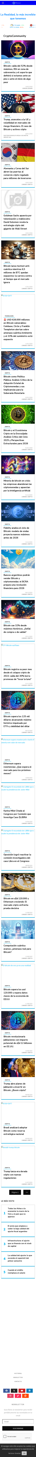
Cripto (7, 62)
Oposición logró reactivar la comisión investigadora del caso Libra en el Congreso (17, 858)
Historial (18, 1373)
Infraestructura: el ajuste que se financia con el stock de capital (19, 1243)
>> (27, 1192)
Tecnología (9, 316)
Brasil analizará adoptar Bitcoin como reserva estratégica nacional (15, 1131)
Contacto (18, 1381)
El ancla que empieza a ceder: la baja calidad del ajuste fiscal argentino (18, 1229)
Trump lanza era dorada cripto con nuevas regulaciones (15, 1174)
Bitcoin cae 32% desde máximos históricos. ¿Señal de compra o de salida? (17, 628)
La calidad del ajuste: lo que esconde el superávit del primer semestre (20, 1258)
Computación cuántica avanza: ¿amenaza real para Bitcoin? (17, 949)
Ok (24, 1453)
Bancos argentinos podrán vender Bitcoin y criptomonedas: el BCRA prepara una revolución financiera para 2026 (17, 582)
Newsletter (18, 1377)
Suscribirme (18, 1428)
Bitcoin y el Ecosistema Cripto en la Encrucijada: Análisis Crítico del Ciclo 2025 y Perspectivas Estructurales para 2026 (16, 437)
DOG (29, 27)
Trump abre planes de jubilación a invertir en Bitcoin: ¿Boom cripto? (15, 1087)
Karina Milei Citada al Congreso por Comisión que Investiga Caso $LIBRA (17, 814)
